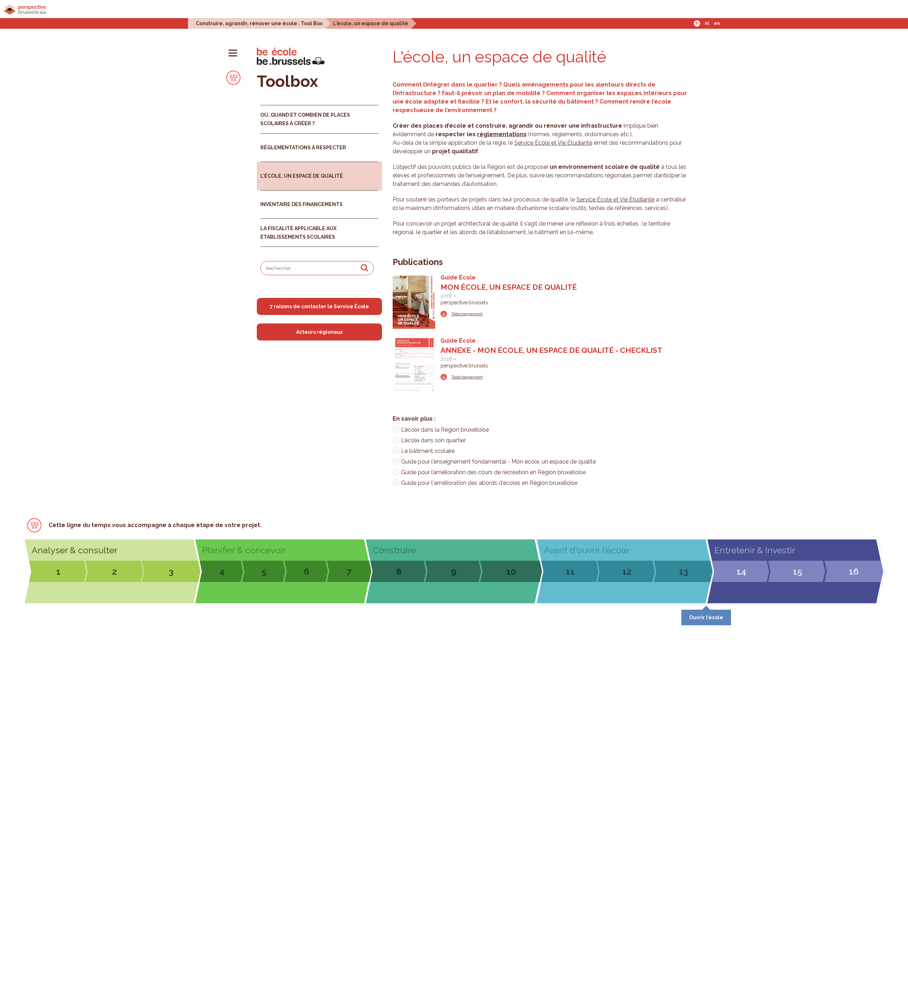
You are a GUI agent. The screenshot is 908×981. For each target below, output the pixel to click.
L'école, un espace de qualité (370, 23)
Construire (394, 550)
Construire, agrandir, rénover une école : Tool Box (259, 23)
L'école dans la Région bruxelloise (445, 429)
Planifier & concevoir (244, 550)
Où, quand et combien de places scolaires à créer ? (305, 119)
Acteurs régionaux (319, 332)
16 (854, 571)
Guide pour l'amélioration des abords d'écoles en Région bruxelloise (489, 483)
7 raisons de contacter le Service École (319, 306)
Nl (707, 23)
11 (570, 571)
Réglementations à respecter (303, 147)
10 (511, 571)
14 (741, 571)
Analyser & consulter (74, 550)
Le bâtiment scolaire (428, 451)
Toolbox (287, 81)
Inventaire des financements (301, 204)
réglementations (502, 134)
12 (627, 571)
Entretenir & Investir (754, 550)
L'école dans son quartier (433, 440)
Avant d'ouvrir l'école (586, 550)
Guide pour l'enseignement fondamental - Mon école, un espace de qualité (498, 461)
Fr (697, 23)
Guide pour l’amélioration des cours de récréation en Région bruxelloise (493, 472)
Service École (532, 142)
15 (797, 571)
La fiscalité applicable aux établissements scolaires (298, 233)
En (717, 23)
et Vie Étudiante (571, 142)
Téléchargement (467, 313)
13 (683, 571)
